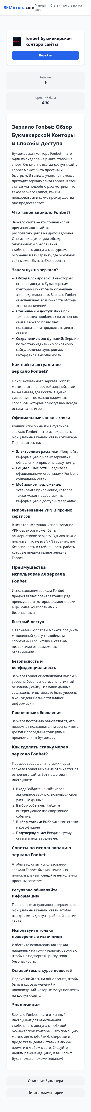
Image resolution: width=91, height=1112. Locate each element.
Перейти (45, 55)
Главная (40, 5)
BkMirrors (18, 7)
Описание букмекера (45, 1080)
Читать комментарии (45, 1092)
